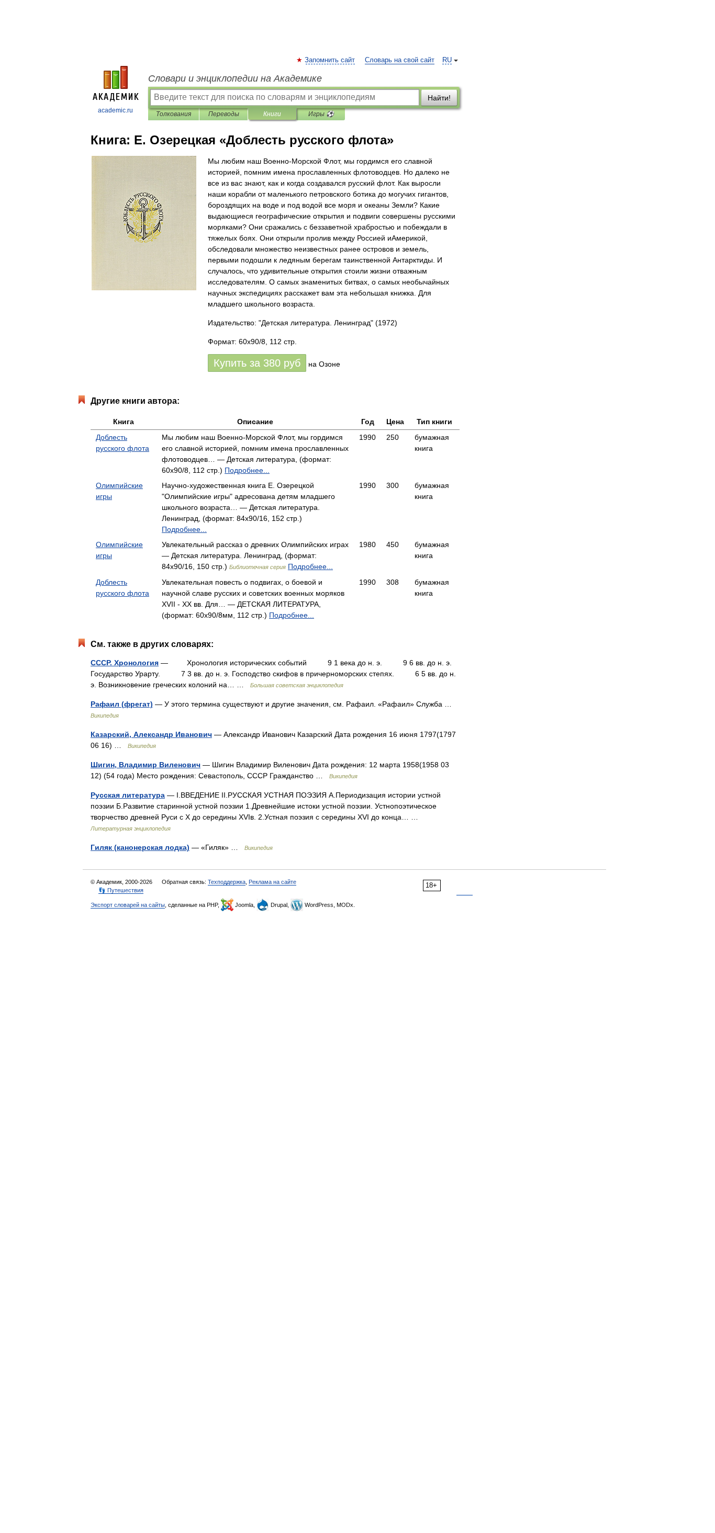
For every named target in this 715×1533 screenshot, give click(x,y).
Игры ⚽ (321, 114)
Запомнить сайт (330, 60)
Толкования (173, 114)
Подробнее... (247, 470)
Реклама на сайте (272, 882)
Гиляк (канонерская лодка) (140, 847)
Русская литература (128, 795)
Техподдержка (226, 882)
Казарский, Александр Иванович (151, 734)
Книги (272, 114)
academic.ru (115, 110)
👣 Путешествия (120, 890)
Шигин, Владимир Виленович (145, 764)
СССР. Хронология (125, 662)
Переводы (223, 114)
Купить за (257, 363)
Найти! (439, 98)
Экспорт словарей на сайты (128, 905)
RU (447, 60)
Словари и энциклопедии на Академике (235, 78)
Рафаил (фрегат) (122, 704)
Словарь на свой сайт (399, 60)
